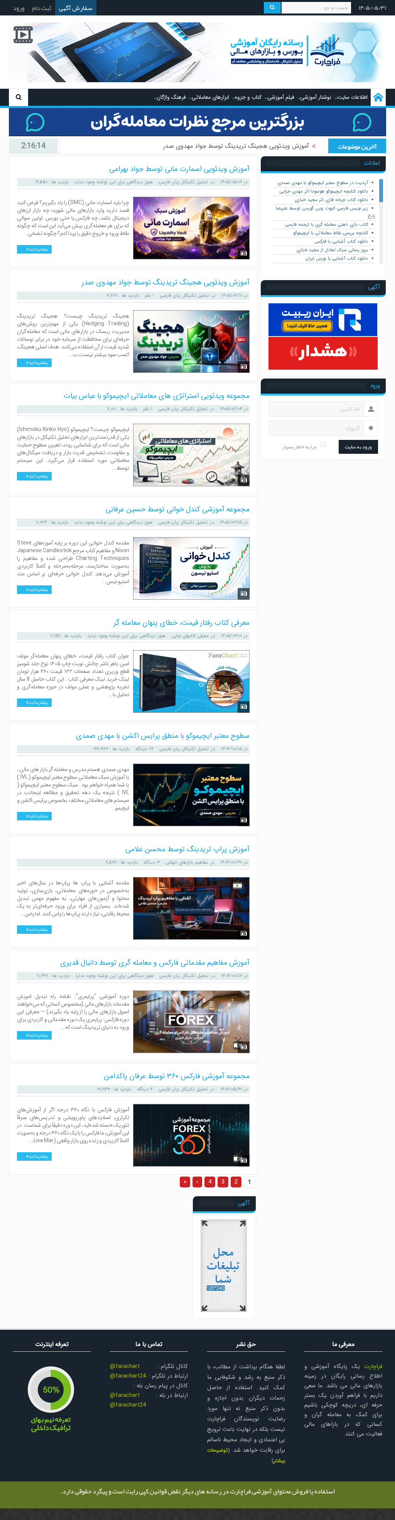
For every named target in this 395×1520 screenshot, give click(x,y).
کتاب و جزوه (248, 97)
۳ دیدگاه (151, 862)
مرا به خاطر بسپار (299, 446)
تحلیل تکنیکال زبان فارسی (183, 182)
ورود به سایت (358, 447)
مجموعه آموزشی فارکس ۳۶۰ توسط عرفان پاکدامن (177, 1076)
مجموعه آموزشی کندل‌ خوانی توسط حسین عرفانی (178, 509)
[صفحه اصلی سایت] (378, 97)
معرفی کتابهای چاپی (190, 635)
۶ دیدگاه (145, 1089)
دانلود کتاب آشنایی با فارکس (341, 241)
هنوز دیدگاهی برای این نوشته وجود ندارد (113, 182)
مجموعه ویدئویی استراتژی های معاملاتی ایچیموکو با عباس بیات (228, 151)
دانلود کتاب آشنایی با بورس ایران (336, 258)
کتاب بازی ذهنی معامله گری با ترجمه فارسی (326, 224)
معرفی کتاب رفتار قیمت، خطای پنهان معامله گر (181, 623)
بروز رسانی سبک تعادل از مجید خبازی (332, 250)
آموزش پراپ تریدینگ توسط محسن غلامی (187, 849)
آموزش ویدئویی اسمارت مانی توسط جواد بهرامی (179, 169)
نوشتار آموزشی (315, 97)
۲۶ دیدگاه (144, 748)
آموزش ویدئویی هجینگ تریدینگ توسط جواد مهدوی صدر (166, 282)
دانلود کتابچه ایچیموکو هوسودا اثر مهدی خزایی (323, 191)
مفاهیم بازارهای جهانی (186, 862)
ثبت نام (41, 7)
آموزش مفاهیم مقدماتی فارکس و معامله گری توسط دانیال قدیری (155, 963)
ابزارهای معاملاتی (210, 97)
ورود (18, 7)
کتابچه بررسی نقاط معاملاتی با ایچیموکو (330, 233)
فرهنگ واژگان (171, 97)
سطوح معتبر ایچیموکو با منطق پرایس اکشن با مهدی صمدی (163, 736)
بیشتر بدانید (38, 250)
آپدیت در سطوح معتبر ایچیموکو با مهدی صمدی (322, 182)
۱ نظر (149, 295)
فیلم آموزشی (280, 97)
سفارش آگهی (76, 7)
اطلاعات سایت (352, 97)
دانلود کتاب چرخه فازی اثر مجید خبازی (331, 199)
